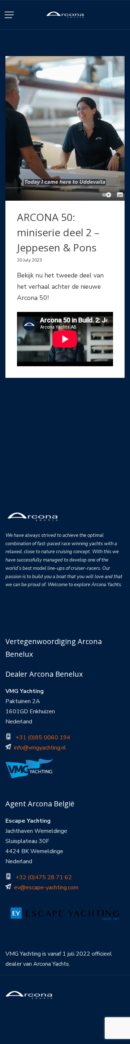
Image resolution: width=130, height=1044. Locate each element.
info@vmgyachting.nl (40, 748)
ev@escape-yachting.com (46, 887)
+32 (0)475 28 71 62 (44, 877)
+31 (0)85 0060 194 (43, 738)
